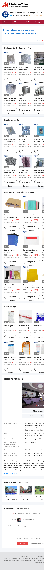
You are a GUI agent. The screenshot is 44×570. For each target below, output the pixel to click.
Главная (7, 22)
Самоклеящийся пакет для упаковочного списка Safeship (31, 252)
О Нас (28, 22)
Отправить (22, 543)
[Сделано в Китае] (15, 4)
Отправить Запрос (11, 79)
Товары (19, 22)
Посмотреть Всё (10, 473)
